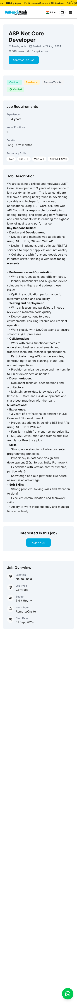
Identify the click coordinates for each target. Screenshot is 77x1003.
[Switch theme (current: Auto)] (62, 12)
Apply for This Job (23, 59)
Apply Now (38, 542)
